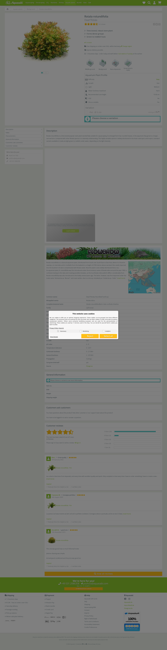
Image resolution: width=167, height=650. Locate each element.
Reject (90, 336)
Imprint (61, 328)
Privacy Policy (54, 328)
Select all (108, 336)
